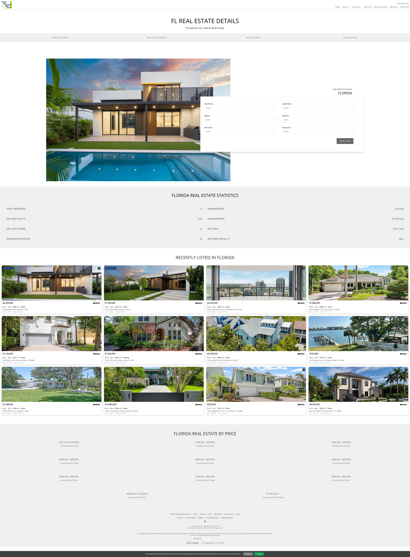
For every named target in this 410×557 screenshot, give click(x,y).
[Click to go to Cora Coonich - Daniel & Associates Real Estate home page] (6, 5)
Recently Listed (253, 37)
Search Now (345, 141)
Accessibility (191, 518)
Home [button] (337, 7)
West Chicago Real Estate (180, 514)
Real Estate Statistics (156, 37)
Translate (221, 543)
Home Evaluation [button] (381, 7)
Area (238, 514)
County (203, 514)
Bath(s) (286, 116)
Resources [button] (356, 7)
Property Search (60, 37)
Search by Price (350, 37)
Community (229, 514)
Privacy (180, 518)
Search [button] (345, 7)
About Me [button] (394, 7)
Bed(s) (207, 116)
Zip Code (217, 514)
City (210, 514)
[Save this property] (99, 268)
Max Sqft (287, 127)
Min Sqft (208, 127)
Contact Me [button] (404, 7)
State (195, 514)
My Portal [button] (368, 7)
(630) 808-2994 (403, 3)
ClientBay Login (212, 518)
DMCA (200, 518)
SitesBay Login (227, 518)
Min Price (209, 104)
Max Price (287, 104)
